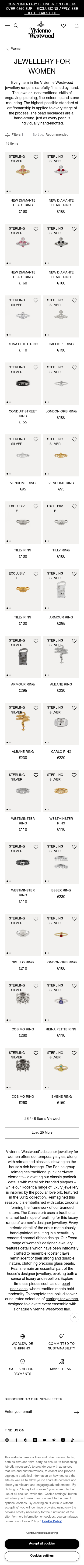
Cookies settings (42, 1556)
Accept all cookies (42, 1543)
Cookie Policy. (52, 1521)
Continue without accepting (42, 1533)
